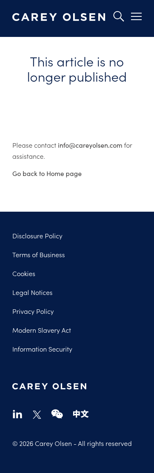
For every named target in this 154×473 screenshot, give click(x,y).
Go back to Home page (47, 173)
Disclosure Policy (37, 235)
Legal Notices (32, 292)
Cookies (23, 273)
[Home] (58, 17)
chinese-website (81, 414)
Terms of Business (38, 254)
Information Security (42, 348)
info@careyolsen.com (90, 145)
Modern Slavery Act (41, 329)
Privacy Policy (33, 310)
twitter (37, 415)
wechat (57, 414)
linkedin (17, 414)
